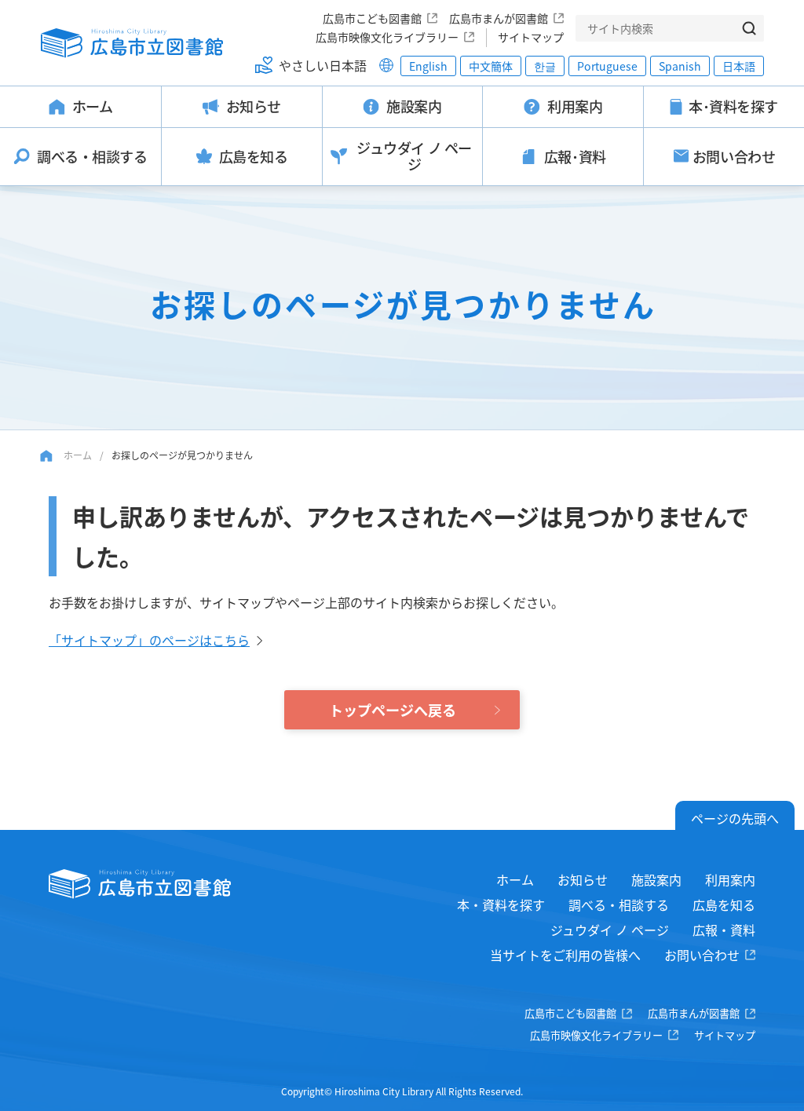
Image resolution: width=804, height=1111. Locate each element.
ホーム (78, 455)
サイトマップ (531, 37)
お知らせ (582, 879)
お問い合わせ (702, 954)
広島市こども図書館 (372, 18)
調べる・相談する (618, 904)
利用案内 (730, 879)
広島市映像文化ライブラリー (387, 37)
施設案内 (656, 879)
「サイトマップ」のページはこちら (149, 639)
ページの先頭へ (735, 818)
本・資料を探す (501, 904)
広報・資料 (724, 929)
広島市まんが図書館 (498, 18)
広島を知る (724, 904)
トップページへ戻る (392, 710)
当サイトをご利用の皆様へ (565, 954)
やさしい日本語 (323, 65)
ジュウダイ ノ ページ (609, 929)
